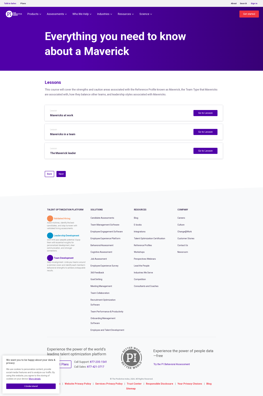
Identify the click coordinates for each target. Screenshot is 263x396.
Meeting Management (101, 286)
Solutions (97, 209)
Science (144, 14)
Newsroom (182, 252)
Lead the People (141, 266)
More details (35, 379)
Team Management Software (105, 225)
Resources (124, 14)
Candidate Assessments (102, 218)
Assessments (55, 14)
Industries (103, 14)
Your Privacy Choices (189, 383)
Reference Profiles (143, 245)
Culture (180, 225)
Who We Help (80, 14)
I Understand (31, 386)
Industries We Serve (143, 272)
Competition (140, 279)
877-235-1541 (98, 361)
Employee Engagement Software (107, 231)
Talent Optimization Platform (65, 209)
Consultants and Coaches (146, 286)
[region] (31, 374)
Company (182, 209)
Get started (249, 13)
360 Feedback (97, 272)
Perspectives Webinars (145, 259)
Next (61, 173)
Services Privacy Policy (109, 383)
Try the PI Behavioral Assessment (172, 364)
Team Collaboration (100, 293)
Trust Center (134, 383)
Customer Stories (185, 238)
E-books (138, 225)
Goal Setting (96, 279)
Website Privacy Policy (78, 383)
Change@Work (184, 231)
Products (33, 14)
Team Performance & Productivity (107, 311)
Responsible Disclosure (159, 383)
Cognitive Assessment (101, 252)
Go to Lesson (205, 113)
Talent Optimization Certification (149, 238)
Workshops (139, 252)
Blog (136, 218)
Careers (181, 218)
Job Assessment (99, 259)
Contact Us (182, 245)
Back (49, 173)
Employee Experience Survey (104, 266)
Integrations (140, 231)
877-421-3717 (95, 366)
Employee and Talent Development (107, 330)
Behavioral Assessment (102, 245)
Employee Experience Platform (105, 238)
